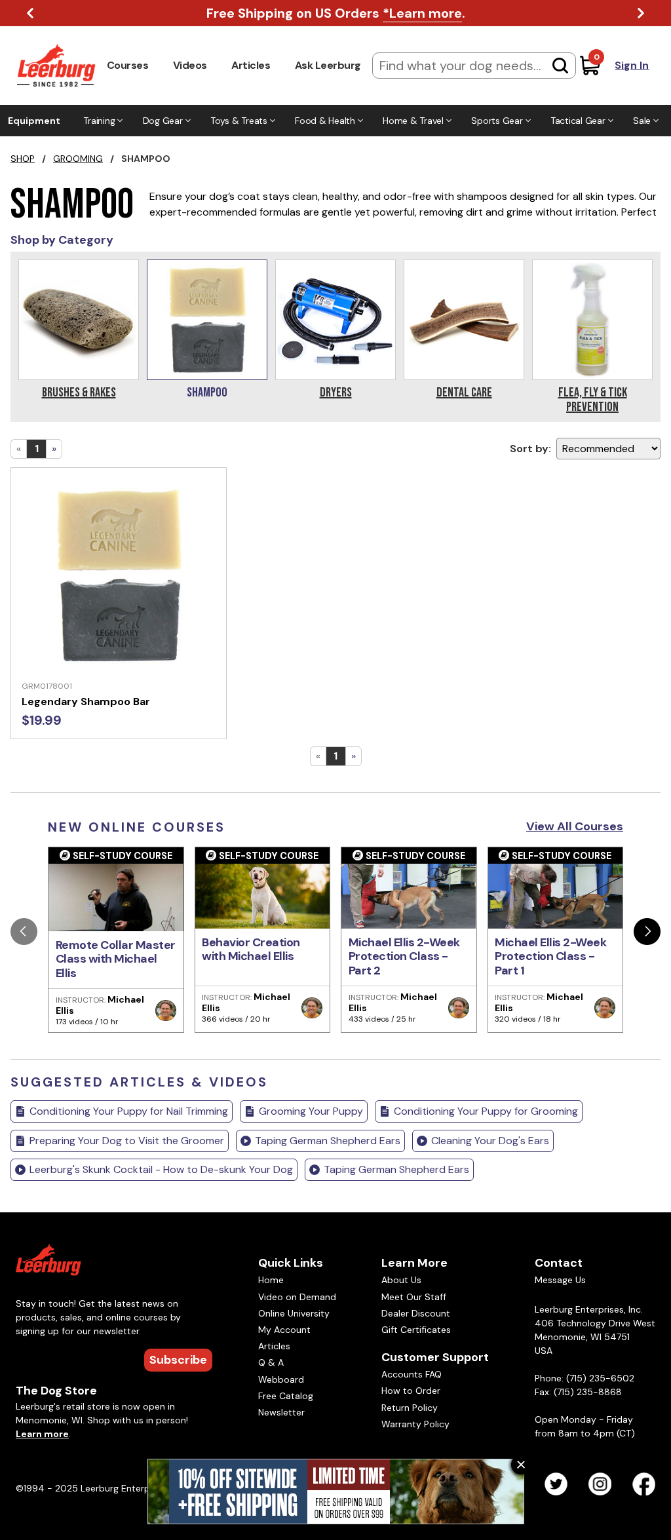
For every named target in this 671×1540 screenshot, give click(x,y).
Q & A (271, 1362)
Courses (128, 65)
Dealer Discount (415, 1313)
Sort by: (530, 448)
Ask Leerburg (328, 65)
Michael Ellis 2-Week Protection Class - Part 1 (550, 956)
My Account (284, 1330)
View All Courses (574, 826)
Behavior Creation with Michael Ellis (251, 949)
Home (271, 1280)
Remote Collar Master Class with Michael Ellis (116, 959)
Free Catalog (285, 1396)
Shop (22, 158)
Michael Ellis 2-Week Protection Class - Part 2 (404, 956)
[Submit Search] (560, 65)
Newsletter (281, 1412)
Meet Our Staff (413, 1297)
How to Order (410, 1390)
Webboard (281, 1379)
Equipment (34, 120)
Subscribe (178, 1360)
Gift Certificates (416, 1330)
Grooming (78, 158)
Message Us (560, 1280)
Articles (250, 65)
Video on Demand (297, 1297)
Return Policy (409, 1408)
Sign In (632, 65)
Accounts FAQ (411, 1374)
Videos (190, 65)
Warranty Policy (415, 1424)
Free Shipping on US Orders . (335, 13)
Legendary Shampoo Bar (86, 701)
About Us (401, 1280)
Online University (294, 1313)
